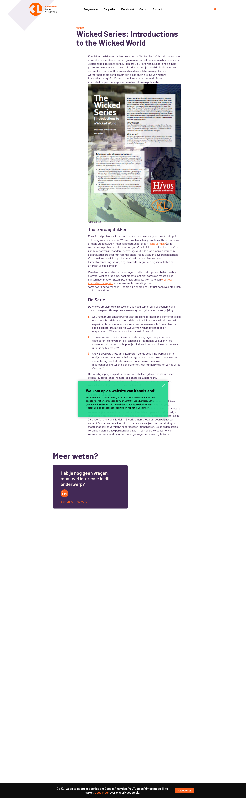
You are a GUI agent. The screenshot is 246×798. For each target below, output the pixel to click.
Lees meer (143, 407)
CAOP (130, 400)
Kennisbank (145, 400)
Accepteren (185, 790)
